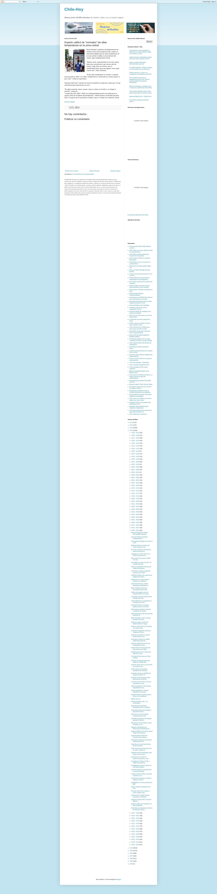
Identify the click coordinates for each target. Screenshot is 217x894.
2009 (131, 850)
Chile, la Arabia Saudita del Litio (139, 365)
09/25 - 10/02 (135, 464)
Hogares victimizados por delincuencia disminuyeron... (140, 728)
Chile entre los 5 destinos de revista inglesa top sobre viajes (140, 399)
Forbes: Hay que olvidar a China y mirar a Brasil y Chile (139, 324)
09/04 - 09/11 (135, 472)
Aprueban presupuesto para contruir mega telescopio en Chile (140, 302)
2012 (131, 427)
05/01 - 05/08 (135, 520)
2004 (131, 864)
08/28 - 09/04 (135, 475)
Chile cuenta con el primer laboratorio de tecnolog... (139, 669)
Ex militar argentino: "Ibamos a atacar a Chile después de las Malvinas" (140, 68)
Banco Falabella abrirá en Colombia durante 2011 (139, 588)
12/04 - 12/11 (135, 440)
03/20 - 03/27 (135, 815)
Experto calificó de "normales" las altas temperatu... (141, 804)
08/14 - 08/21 (135, 480)
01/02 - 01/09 (135, 844)
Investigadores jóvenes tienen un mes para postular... (141, 766)
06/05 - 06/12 (135, 506)
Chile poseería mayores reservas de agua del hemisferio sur (140, 411)
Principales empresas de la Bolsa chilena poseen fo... (141, 740)
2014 (131, 422)
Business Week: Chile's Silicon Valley (140, 384)
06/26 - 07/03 (135, 498)
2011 (131, 430)
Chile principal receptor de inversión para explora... (139, 736)
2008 (131, 853)
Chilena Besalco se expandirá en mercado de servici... (141, 601)
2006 (131, 858)
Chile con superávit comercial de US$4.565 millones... (141, 567)
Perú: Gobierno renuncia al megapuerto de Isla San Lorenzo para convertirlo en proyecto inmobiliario (139, 80)
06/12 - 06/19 (135, 504)
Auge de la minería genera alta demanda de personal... (140, 678)
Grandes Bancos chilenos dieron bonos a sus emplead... (141, 695)
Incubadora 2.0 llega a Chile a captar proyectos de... (140, 762)
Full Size (144, 215)
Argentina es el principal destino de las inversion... (141, 745)
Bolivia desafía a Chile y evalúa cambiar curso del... (140, 618)
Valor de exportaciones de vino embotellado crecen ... (140, 644)
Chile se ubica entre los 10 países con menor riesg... (141, 627)
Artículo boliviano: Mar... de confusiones (139, 702)
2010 (131, 848)
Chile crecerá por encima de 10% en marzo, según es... (141, 749)
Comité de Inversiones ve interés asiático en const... (141, 779)
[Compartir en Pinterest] (78, 107)
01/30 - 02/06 (135, 834)
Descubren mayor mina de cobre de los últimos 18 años (140, 387)
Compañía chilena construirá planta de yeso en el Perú (140, 605)
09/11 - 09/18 (135, 469)
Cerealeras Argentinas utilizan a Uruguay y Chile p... (141, 631)
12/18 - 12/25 (135, 435)
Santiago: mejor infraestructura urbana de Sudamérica (138, 407)
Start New (138, 215)
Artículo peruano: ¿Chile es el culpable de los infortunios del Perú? (140, 73)
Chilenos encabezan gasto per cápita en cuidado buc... (140, 661)
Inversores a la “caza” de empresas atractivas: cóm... (140, 757)
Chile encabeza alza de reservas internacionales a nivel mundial (139, 286)
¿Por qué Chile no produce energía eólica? (139, 537)
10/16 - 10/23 (135, 456)
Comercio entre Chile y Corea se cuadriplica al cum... (141, 682)
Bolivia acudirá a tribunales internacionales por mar (137, 63)
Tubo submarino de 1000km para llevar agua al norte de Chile (139, 328)
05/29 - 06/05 (135, 509)
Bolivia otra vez (135, 699)
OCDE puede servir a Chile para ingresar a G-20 (141, 652)
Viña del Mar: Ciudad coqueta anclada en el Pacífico (140, 796)
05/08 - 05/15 (135, 517)
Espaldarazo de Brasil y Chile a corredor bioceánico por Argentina (139, 391)
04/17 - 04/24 (135, 525)
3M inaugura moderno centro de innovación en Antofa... (141, 610)
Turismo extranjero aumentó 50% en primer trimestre (141, 770)
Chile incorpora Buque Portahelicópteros (136, 294)
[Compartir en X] (74, 107)
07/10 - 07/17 (135, 493)
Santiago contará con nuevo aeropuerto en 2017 (138, 308)
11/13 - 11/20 (135, 446)
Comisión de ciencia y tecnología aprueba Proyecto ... (141, 719)
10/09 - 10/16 (135, 459)
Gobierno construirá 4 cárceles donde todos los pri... (140, 635)
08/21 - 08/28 (135, 477)
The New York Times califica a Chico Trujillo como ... (140, 791)
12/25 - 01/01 (135, 432)
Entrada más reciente (71, 171)
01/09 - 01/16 (135, 842)
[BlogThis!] (72, 107)
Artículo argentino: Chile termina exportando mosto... (141, 686)
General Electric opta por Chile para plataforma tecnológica (140, 395)
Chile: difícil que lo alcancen (138, 414)
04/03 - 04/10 (135, 530)
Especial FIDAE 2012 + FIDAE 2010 (140, 96)
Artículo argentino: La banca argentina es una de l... (139, 691)
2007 (131, 856)
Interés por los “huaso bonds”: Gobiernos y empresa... (140, 580)
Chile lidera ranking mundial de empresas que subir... (140, 571)
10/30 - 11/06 (135, 451)
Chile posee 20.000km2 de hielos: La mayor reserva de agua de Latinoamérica (140, 376)
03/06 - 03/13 (135, 821)
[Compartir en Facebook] (76, 107)
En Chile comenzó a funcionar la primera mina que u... (141, 550)
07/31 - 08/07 (135, 485)
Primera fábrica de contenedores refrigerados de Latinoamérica (139, 278)
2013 (131, 425)
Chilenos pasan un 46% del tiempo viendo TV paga (139, 623)
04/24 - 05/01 (135, 522)
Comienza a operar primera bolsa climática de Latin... (141, 597)
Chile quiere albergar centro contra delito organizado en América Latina (140, 92)
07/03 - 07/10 (135, 496)
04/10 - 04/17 (135, 527)
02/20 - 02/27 (135, 826)
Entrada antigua (115, 171)
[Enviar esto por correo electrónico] (70, 107)
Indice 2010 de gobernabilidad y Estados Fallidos (139, 335)
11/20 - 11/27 (135, 443)
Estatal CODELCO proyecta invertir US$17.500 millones (142, 732)
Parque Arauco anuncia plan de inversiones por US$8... (141, 648)
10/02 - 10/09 (135, 462)
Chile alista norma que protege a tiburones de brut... (141, 710)
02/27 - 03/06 (135, 823)
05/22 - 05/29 (135, 512)
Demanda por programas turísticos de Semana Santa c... (141, 808)
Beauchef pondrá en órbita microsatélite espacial (139, 533)
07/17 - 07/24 (135, 491)
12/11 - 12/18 (135, 438)
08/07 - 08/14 (135, 483)
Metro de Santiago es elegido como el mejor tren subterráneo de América (140, 87)
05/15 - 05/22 (135, 514)
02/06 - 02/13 (135, 831)
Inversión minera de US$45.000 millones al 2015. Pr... (141, 674)
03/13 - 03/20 (135, 818)
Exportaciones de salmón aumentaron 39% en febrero (140, 706)
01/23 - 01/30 (135, 837)
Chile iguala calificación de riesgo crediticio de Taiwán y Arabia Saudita (140, 339)
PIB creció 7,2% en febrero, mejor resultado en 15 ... (141, 723)
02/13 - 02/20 (135, 829)
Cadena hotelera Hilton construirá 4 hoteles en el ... (141, 774)
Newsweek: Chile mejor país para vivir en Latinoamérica (139, 332)
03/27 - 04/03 (135, 813)
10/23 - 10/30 (135, 454)
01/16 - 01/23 (135, 839)
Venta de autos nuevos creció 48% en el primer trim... (141, 665)
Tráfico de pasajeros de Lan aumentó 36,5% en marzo (140, 593)
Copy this (131, 215)
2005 (131, 861)
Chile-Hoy (73, 9)
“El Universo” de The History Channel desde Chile (139, 715)
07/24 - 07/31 (135, 488)
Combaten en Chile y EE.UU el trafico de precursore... (140, 554)
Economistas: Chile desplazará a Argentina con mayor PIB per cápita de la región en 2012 (140, 52)
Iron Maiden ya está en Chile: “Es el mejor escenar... (141, 563)
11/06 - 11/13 (135, 448)
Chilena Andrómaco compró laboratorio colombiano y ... (140, 584)
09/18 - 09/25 (135, 467)
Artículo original (69, 102)
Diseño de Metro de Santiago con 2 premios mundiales (140, 312)
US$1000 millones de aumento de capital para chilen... (141, 576)
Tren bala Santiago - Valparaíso (139, 362)
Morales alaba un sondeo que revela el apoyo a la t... (140, 546)
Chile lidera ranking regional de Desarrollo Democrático (139, 255)
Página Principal (94, 171)
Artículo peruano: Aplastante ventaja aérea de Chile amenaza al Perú (140, 58)
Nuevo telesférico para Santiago (139, 305)
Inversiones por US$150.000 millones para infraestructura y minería (141, 298)
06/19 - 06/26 (135, 501)
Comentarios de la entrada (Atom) (83, 174)
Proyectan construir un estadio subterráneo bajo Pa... (140, 640)
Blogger (118, 879)
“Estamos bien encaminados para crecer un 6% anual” (141, 753)
